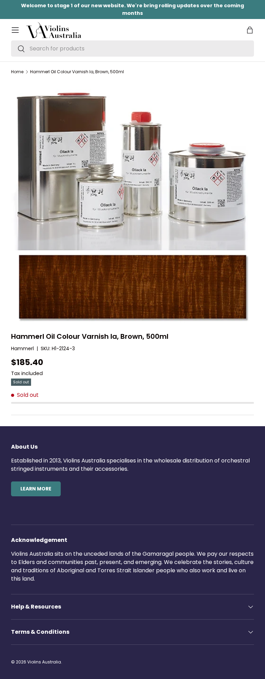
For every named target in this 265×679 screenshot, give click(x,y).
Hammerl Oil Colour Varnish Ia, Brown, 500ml (77, 72)
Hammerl (22, 348)
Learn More (35, 488)
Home (17, 72)
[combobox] (132, 48)
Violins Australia (44, 662)
